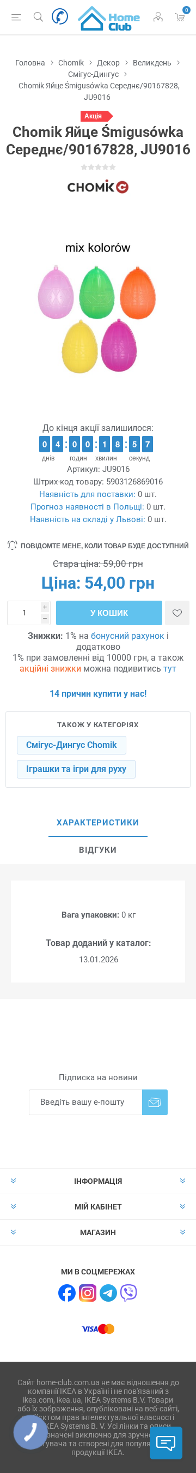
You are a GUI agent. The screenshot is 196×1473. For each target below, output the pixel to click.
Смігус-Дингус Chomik (71, 745)
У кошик (109, 613)
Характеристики (98, 823)
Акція (93, 116)
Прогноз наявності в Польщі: (87, 507)
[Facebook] (67, 1293)
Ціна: (61, 582)
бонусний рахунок (127, 636)
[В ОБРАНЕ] (177, 613)
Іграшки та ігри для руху (76, 769)
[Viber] (129, 1293)
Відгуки (98, 850)
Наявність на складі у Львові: (87, 519)
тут (169, 668)
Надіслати (155, 1102)
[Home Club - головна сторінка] (109, 17)
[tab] (98, 823)
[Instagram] (87, 1293)
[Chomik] (98, 186)
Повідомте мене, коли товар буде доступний (105, 546)
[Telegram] (108, 1293)
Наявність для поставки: (87, 494)
